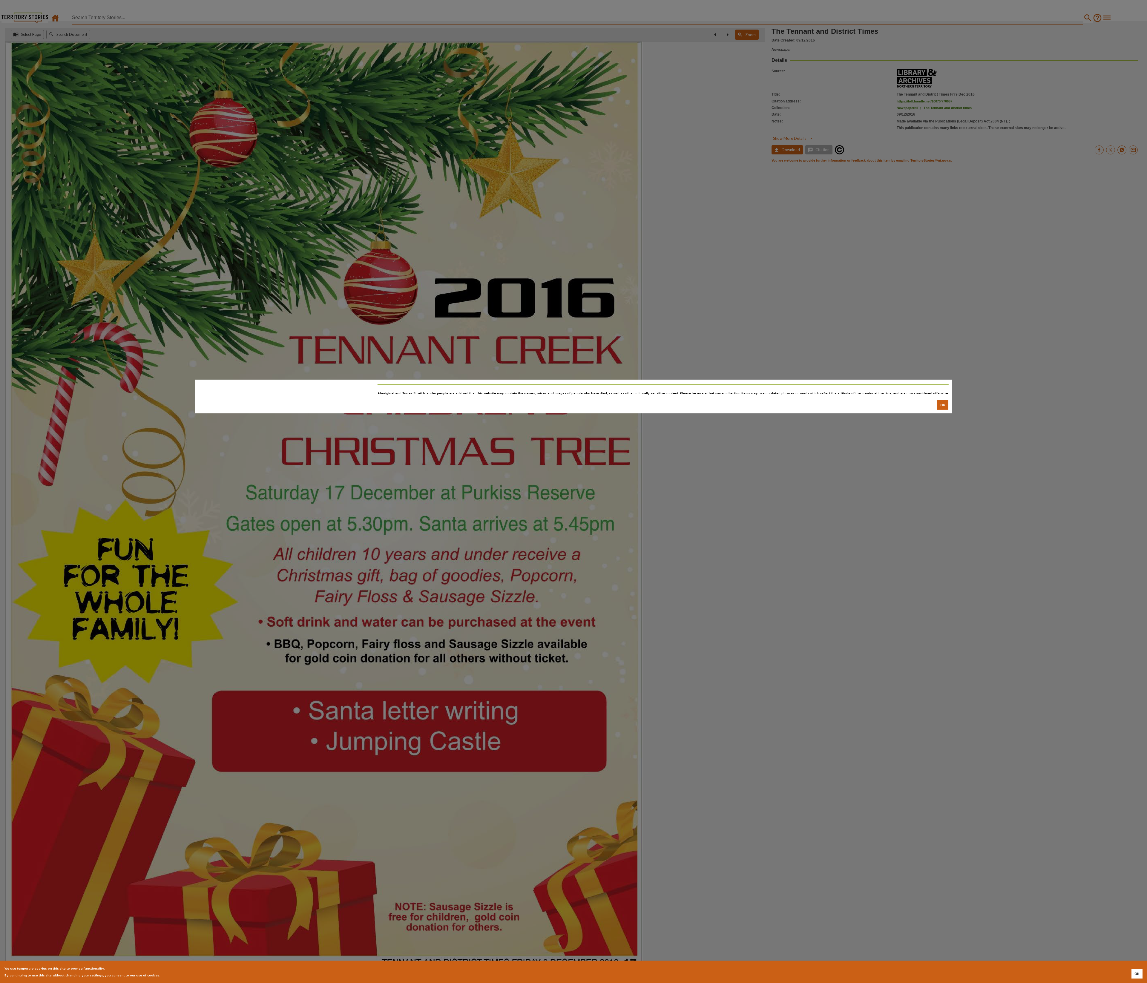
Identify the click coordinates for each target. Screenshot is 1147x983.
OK (942, 405)
